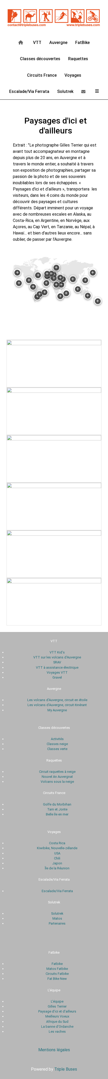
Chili (57, 858)
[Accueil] (21, 42)
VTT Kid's (57, 652)
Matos (57, 918)
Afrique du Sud (57, 1022)
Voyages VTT (57, 672)
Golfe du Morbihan (57, 804)
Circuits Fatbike (57, 974)
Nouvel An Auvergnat (57, 777)
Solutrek (57, 913)
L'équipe (57, 1001)
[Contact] (84, 91)
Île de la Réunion (57, 868)
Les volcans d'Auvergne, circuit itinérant (57, 705)
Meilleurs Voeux (57, 1016)
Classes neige (57, 744)
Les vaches (57, 1031)
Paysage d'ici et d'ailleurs (57, 1011)
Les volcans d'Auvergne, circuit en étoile (57, 700)
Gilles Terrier (57, 1006)
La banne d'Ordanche (57, 1026)
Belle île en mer (57, 814)
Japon (57, 863)
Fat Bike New (57, 979)
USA (57, 853)
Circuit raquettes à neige (57, 772)
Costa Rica (57, 843)
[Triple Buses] (54, 16)
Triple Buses (65, 1069)
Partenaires (57, 923)
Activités (57, 739)
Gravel (57, 677)
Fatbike (57, 964)
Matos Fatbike (57, 969)
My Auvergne (57, 710)
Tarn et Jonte (57, 809)
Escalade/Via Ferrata (57, 891)
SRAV (57, 662)
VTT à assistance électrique (57, 667)
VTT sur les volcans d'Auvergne (57, 657)
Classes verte (57, 749)
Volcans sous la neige (57, 782)
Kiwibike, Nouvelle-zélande (57, 848)
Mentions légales (54, 1049)
